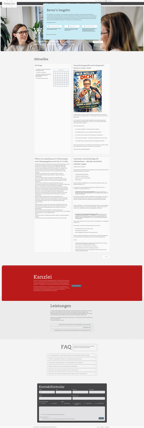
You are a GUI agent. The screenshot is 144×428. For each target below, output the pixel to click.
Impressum (54, 34)
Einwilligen (72, 26)
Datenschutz (48, 34)
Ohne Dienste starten (55, 26)
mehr (54, 22)
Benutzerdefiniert (90, 26)
